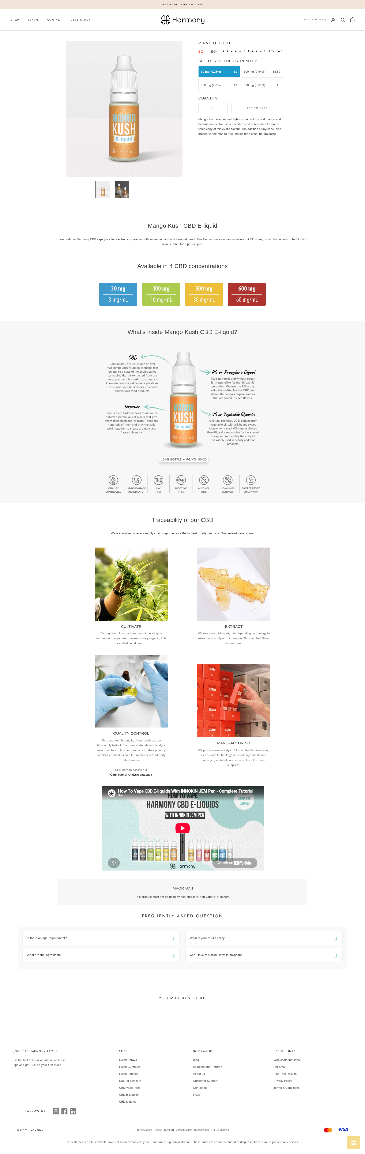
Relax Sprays (128, 1059)
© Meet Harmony (30, 1130)
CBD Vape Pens (129, 1087)
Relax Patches (128, 1073)
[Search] (343, 20)
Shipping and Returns (207, 1066)
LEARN (33, 20)
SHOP (15, 20)
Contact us (200, 1087)
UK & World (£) (315, 19)
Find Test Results (285, 1073)
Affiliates (279, 1066)
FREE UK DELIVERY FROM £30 (183, 4)
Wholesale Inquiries (287, 1059)
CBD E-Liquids (129, 1094)
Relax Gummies (129, 1066)
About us (199, 1073)
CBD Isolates (127, 1101)
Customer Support (205, 1080)
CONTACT (54, 20)
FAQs (196, 1094)
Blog (196, 1059)
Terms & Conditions (287, 1087)
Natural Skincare (130, 1080)
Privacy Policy (283, 1080)
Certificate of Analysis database (131, 774)
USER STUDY (80, 20)
